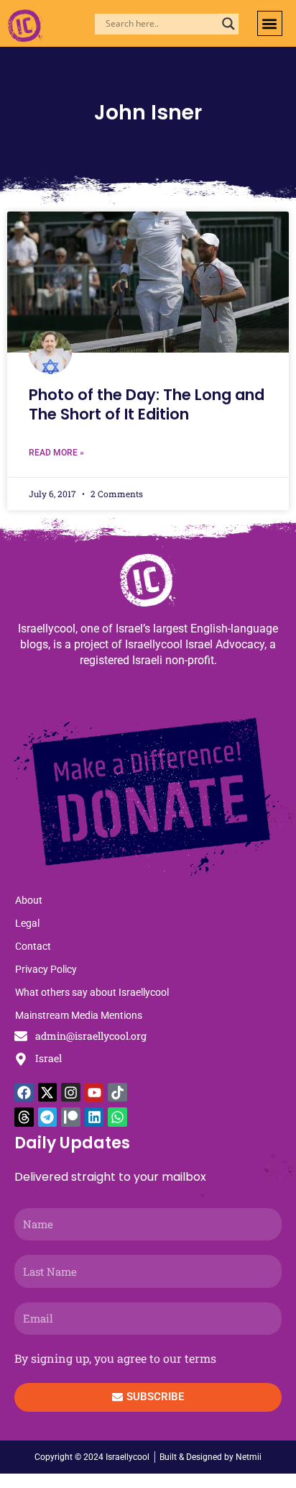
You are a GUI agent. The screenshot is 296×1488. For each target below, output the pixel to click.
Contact (33, 946)
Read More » (56, 453)
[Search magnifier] (228, 24)
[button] (269, 23)
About (28, 900)
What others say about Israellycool (92, 992)
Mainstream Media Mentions (78, 1015)
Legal (27, 923)
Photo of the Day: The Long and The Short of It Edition (146, 404)
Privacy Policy (46, 969)
